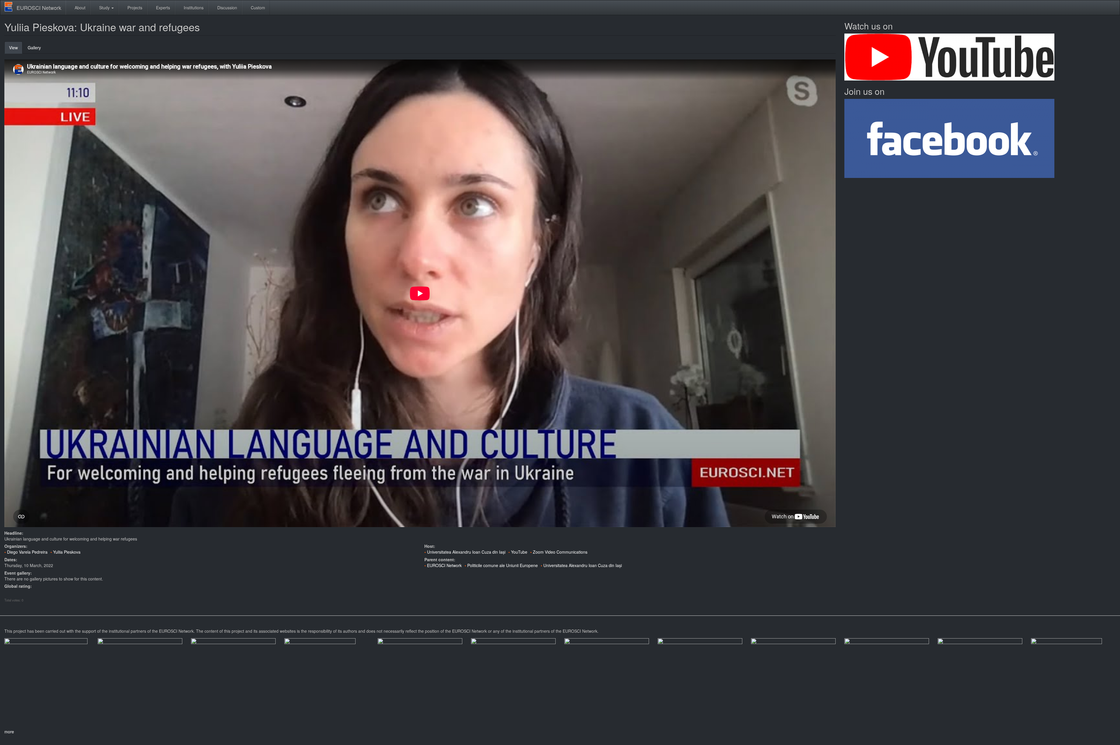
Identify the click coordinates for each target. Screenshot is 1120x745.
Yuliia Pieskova (66, 552)
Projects (134, 8)
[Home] (11, 6)
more (9, 731)
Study (104, 8)
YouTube (519, 552)
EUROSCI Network (39, 7)
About (79, 8)
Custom (257, 8)
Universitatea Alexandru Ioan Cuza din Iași (466, 552)
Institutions (193, 8)
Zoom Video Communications (560, 552)
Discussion (226, 8)
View (15, 49)
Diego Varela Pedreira (27, 552)
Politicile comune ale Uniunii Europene (502, 565)
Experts (162, 8)
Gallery (34, 47)
